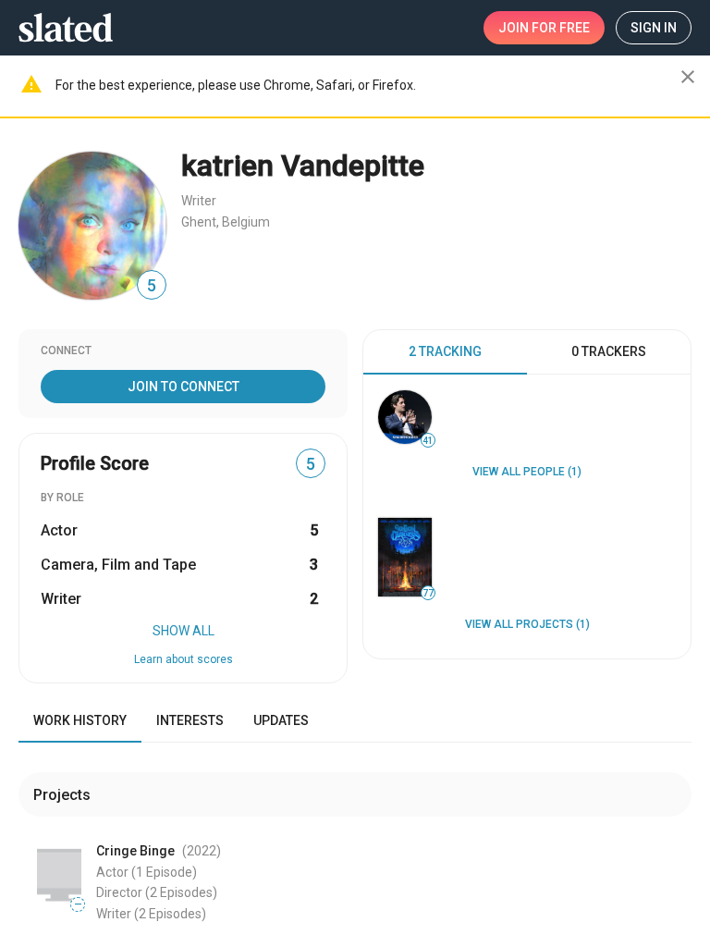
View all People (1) (526, 471)
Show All (183, 630)
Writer (198, 200)
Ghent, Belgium (225, 222)
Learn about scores (183, 659)
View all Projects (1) (527, 624)
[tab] (445, 352)
